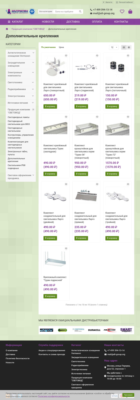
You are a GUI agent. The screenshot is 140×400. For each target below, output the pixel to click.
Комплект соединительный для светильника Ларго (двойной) (54, 218)
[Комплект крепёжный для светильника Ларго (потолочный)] (117, 67)
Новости (48, 21)
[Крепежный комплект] (55, 260)
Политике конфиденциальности (54, 396)
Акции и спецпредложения (52, 350)
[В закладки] (66, 56)
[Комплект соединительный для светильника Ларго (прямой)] (86, 195)
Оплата (97, 21)
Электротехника (16, 96)
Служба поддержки (51, 345)
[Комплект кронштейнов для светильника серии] (86, 128)
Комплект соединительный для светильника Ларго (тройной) (116, 218)
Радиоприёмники (17, 89)
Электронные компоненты (15, 74)
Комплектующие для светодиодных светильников (18, 145)
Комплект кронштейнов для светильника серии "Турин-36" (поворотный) (84, 151)
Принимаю (128, 395)
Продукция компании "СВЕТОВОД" (28, 29)
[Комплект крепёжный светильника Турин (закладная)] (55, 128)
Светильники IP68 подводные (16, 167)
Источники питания (18, 103)
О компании (12, 350)
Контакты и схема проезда (52, 354)
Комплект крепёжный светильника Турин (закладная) (54, 148)
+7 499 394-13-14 (102, 9)
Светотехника (15, 82)
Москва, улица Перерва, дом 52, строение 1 (118, 367)
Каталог (76, 345)
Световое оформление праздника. (19, 177)
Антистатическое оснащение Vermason (19, 54)
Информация (14, 345)
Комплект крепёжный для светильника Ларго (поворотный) (54, 87)
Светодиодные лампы (19, 117)
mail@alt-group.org (103, 13)
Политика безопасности (18, 358)
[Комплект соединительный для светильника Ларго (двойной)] (55, 195)
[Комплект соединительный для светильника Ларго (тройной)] (117, 195)
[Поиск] (80, 11)
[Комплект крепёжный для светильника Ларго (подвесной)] (86, 67)
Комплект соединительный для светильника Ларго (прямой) (86, 218)
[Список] (129, 47)
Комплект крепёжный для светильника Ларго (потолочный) (116, 87)
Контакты (121, 21)
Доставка (73, 21)
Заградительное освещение (16, 64)
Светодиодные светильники (15, 129)
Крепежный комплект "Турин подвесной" (54, 279)
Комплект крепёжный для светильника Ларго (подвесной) (86, 87)
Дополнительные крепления (16, 160)
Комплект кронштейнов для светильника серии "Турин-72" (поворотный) (115, 151)
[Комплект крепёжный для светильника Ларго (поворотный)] (55, 67)
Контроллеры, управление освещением (21, 136)
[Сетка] (123, 47)
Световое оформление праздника (82, 386)
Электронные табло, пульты (18, 153)
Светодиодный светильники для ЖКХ (19, 122)
